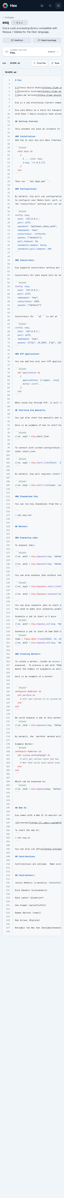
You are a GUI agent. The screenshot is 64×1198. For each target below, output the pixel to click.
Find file (41, 63)
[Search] (50, 5)
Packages (9, 17)
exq (5, 22)
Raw (57, 63)
